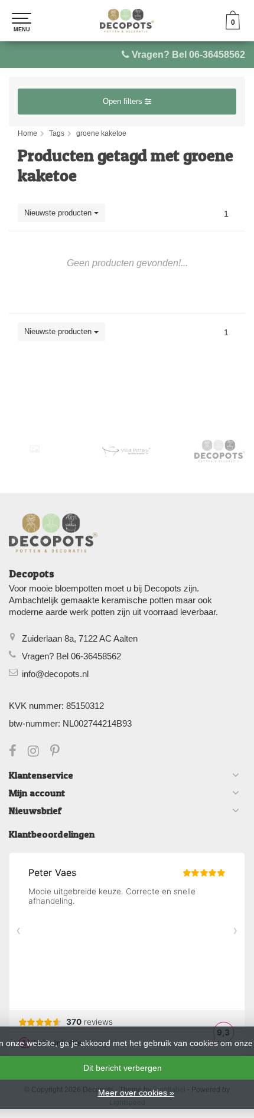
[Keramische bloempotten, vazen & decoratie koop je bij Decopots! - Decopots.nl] (127, 20)
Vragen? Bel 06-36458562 (188, 55)
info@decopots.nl (55, 674)
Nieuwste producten (59, 212)
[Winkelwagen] (232, 26)
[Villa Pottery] (127, 451)
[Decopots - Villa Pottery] (220, 451)
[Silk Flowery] (34, 449)
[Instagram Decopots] (39, 752)
